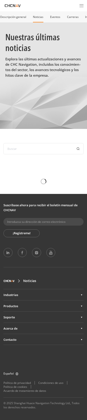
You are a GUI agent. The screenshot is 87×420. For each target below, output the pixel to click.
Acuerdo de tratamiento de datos (24, 390)
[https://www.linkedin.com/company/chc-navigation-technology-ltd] (8, 252)
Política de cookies (15, 387)
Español (8, 373)
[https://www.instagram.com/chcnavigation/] (36, 252)
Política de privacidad (17, 383)
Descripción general (13, 17)
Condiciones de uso (50, 383)
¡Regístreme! (22, 233)
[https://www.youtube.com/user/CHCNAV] (51, 252)
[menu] (81, 5)
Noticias (38, 17)
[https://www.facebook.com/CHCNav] (22, 252)
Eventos (55, 17)
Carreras (73, 17)
